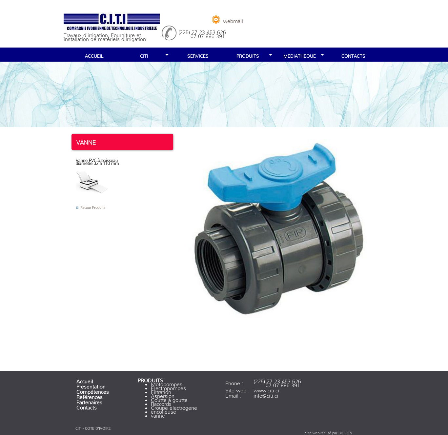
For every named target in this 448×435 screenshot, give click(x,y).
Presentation (91, 385)
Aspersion (162, 395)
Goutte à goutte (169, 399)
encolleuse (163, 410)
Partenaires (89, 401)
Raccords (161, 403)
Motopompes (166, 383)
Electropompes (168, 387)
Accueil (84, 380)
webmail (233, 20)
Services (198, 54)
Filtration (161, 391)
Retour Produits (92, 206)
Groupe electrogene (174, 406)
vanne (158, 414)
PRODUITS (247, 54)
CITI (144, 54)
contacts (353, 54)
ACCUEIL (94, 54)
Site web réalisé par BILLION (328, 432)
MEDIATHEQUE (299, 54)
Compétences (92, 390)
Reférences (89, 396)
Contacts (86, 406)
